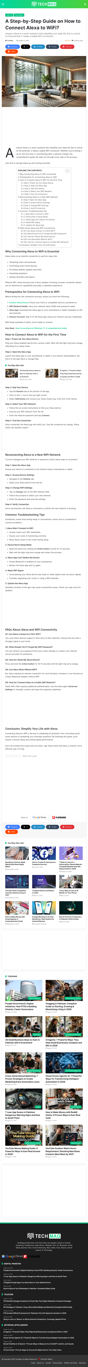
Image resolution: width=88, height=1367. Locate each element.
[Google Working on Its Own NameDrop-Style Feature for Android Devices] (44, 908)
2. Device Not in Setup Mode (36, 217)
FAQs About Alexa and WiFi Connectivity (37, 228)
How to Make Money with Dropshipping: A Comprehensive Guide (15, 919)
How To (9, 15)
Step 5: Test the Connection (35, 194)
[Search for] (85, 5)
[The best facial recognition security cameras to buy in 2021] (17, 881)
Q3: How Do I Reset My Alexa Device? (39, 236)
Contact (48, 1363)
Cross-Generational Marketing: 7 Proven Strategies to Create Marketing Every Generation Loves (22, 1079)
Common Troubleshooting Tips (33, 211)
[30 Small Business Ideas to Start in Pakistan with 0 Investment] (11, 373)
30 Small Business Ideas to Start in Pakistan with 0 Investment (30, 373)
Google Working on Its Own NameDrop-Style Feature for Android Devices (43, 919)
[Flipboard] (59, 817)
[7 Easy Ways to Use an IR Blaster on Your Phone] (71, 881)
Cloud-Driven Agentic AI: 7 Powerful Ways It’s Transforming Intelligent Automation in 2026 (64, 1079)
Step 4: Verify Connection (34, 208)
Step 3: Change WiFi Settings (36, 205)
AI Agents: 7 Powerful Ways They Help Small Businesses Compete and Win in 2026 (71, 373)
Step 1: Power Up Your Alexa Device (38, 183)
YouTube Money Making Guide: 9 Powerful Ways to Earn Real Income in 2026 (22, 1151)
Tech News (19, 15)
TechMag (10, 40)
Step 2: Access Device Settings (37, 202)
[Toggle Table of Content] (66, 171)
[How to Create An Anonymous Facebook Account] (44, 853)
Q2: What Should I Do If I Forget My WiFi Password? (45, 234)
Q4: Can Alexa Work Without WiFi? (38, 239)
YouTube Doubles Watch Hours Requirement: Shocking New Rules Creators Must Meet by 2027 (63, 1151)
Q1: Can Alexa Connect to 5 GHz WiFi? (39, 231)
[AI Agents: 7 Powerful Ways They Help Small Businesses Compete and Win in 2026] (52, 373)
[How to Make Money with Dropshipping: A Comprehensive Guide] (17, 908)
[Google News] (39, 817)
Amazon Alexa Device (18, 302)
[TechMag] (44, 4)
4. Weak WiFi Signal (32, 222)
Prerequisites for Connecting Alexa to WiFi (38, 177)
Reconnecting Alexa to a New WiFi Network (39, 197)
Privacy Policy (57, 1363)
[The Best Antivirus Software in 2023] (44, 881)
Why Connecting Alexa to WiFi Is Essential (38, 174)
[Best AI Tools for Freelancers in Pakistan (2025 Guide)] (71, 908)
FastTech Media (46, 1359)
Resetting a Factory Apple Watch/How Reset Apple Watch (15, 864)
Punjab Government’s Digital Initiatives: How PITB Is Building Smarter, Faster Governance (21, 1006)
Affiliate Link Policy (70, 1363)
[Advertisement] (44, 126)
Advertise (82, 1363)
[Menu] (3, 5)
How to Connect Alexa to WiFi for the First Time (41, 180)
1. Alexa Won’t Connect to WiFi (36, 214)
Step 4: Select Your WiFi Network (38, 191)
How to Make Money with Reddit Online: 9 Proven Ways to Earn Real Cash (63, 1115)
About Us (40, 1363)
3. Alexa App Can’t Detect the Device (39, 220)
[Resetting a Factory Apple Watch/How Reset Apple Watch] (17, 853)
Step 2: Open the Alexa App (35, 186)
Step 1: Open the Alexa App (35, 200)
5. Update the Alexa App (34, 225)
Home (33, 1363)
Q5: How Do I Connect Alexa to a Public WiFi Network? (46, 242)
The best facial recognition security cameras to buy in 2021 (15, 893)
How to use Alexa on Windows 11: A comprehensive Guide (41, 328)
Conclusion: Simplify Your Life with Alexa (37, 245)
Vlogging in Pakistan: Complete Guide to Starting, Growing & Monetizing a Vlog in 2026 (61, 1006)
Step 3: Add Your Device (34, 188)
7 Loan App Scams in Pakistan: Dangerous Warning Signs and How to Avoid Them (22, 1115)
